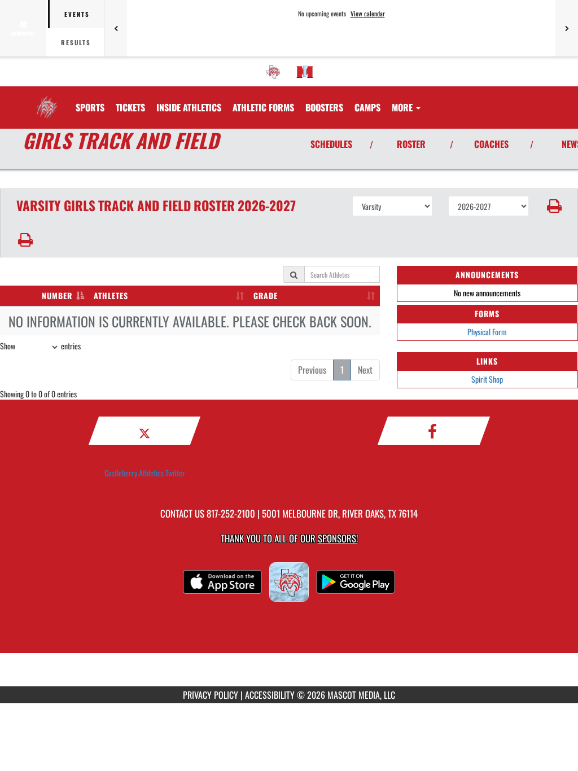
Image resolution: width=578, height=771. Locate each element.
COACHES (491, 144)
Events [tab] (77, 14)
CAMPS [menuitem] (367, 107)
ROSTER (411, 144)
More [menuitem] (403, 107)
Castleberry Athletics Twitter (144, 473)
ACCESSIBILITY (270, 695)
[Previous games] (115, 28)
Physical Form (487, 332)
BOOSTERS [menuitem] (324, 107)
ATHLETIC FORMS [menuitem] (263, 107)
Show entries (40, 346)
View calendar (368, 13)
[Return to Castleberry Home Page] (47, 100)
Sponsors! (338, 538)
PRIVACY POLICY (210, 695)
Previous (312, 369)
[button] (553, 206)
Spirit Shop (487, 379)
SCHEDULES (331, 144)
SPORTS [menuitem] (90, 107)
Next (365, 369)
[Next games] (566, 28)
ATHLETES (111, 295)
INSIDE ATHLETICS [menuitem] (188, 107)
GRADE (265, 295)
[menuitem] (273, 72)
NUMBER (57, 295)
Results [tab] (76, 42)
